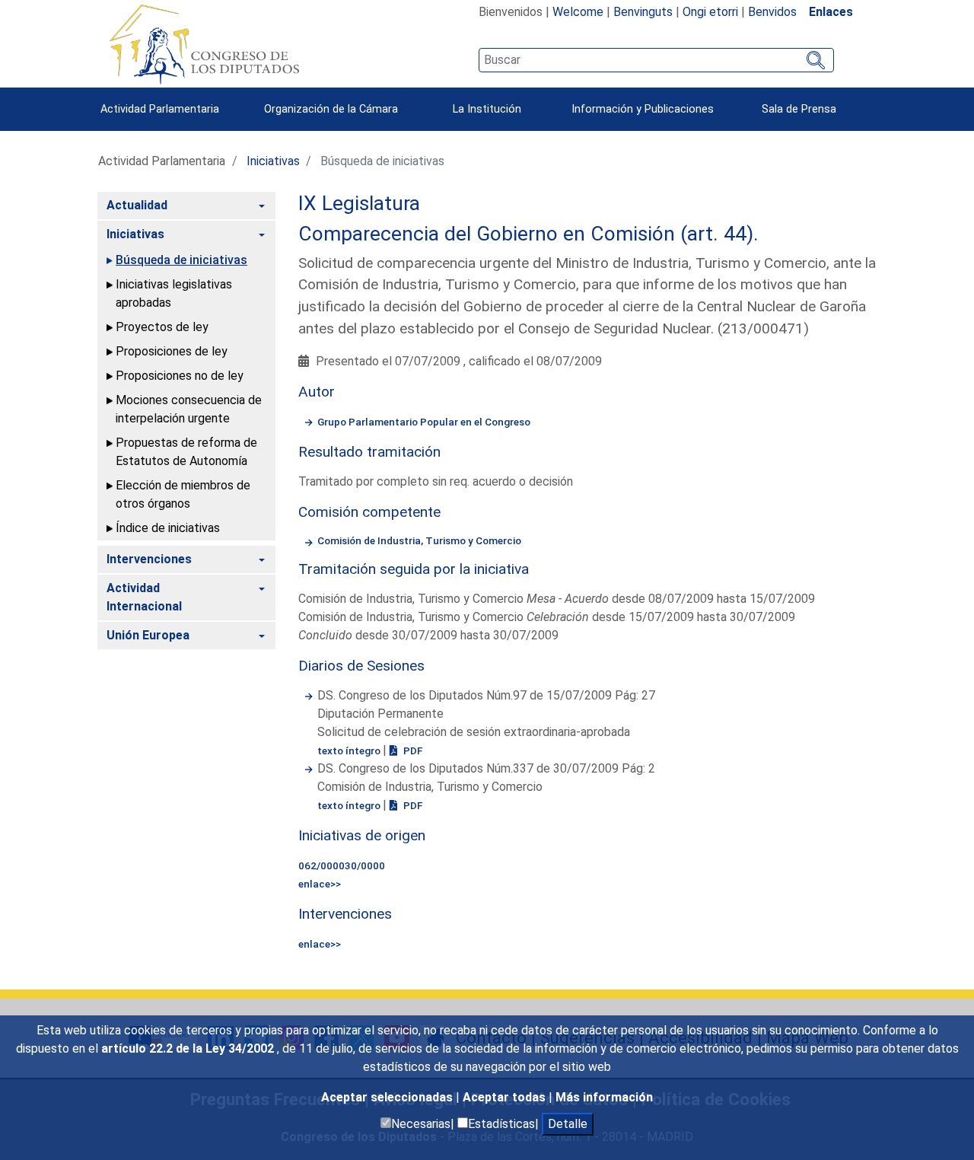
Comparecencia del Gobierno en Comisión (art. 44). (528, 233)
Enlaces (831, 12)
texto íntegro (350, 750)
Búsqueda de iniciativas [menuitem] (181, 260)
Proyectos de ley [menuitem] (162, 327)
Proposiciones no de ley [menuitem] (180, 375)
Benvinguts (643, 12)
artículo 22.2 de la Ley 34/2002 (189, 1048)
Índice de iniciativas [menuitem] (168, 528)
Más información (604, 1097)
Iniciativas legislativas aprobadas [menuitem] (174, 293)
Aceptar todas (506, 1097)
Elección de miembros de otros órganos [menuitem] (183, 494)
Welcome (577, 12)
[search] (656, 60)
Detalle (567, 1124)
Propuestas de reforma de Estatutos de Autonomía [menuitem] (186, 451)
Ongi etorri (710, 12)
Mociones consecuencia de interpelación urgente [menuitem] (189, 409)
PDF (411, 750)
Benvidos (772, 12)
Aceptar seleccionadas (388, 1097)
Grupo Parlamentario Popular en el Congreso (423, 422)
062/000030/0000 (341, 865)
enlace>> (319, 884)
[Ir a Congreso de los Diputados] (204, 44)
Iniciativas (273, 161)
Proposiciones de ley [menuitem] (172, 351)
